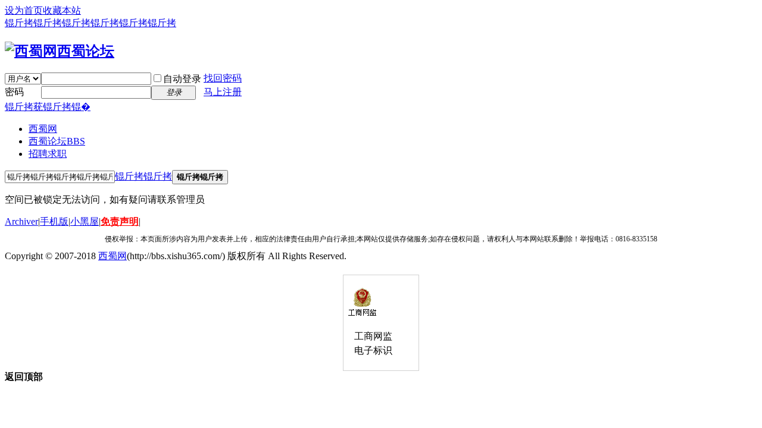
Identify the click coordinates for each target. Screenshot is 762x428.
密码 (14, 92)
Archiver (21, 221)
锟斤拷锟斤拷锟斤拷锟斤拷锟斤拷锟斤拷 (90, 23)
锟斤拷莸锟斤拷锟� (47, 107)
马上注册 (223, 92)
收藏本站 (62, 10)
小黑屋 (84, 221)
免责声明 (120, 221)
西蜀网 (43, 129)
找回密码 (223, 78)
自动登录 (182, 79)
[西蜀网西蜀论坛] (59, 51)
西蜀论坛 (57, 141)
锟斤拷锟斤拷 (143, 176)
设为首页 (24, 10)
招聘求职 (48, 154)
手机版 (54, 221)
